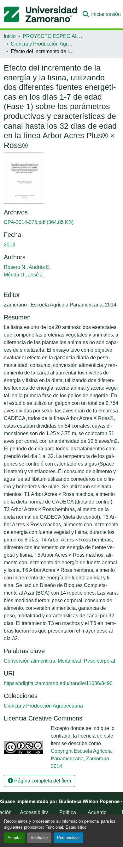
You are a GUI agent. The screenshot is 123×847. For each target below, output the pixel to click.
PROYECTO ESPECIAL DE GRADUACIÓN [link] (54, 36)
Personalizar (68, 837)
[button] (40, 14)
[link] (61, 222)
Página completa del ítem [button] (42, 780)
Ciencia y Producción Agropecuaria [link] (42, 43)
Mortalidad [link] (69, 661)
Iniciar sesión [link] (106, 14)
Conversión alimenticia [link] (29, 661)
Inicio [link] (10, 36)
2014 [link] (9, 244)
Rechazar (39, 837)
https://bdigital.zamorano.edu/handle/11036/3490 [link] (58, 683)
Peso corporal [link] (99, 661)
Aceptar (15, 837)
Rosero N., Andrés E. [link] (27, 267)
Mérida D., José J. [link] (24, 274)
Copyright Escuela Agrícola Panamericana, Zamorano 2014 (81, 758)
